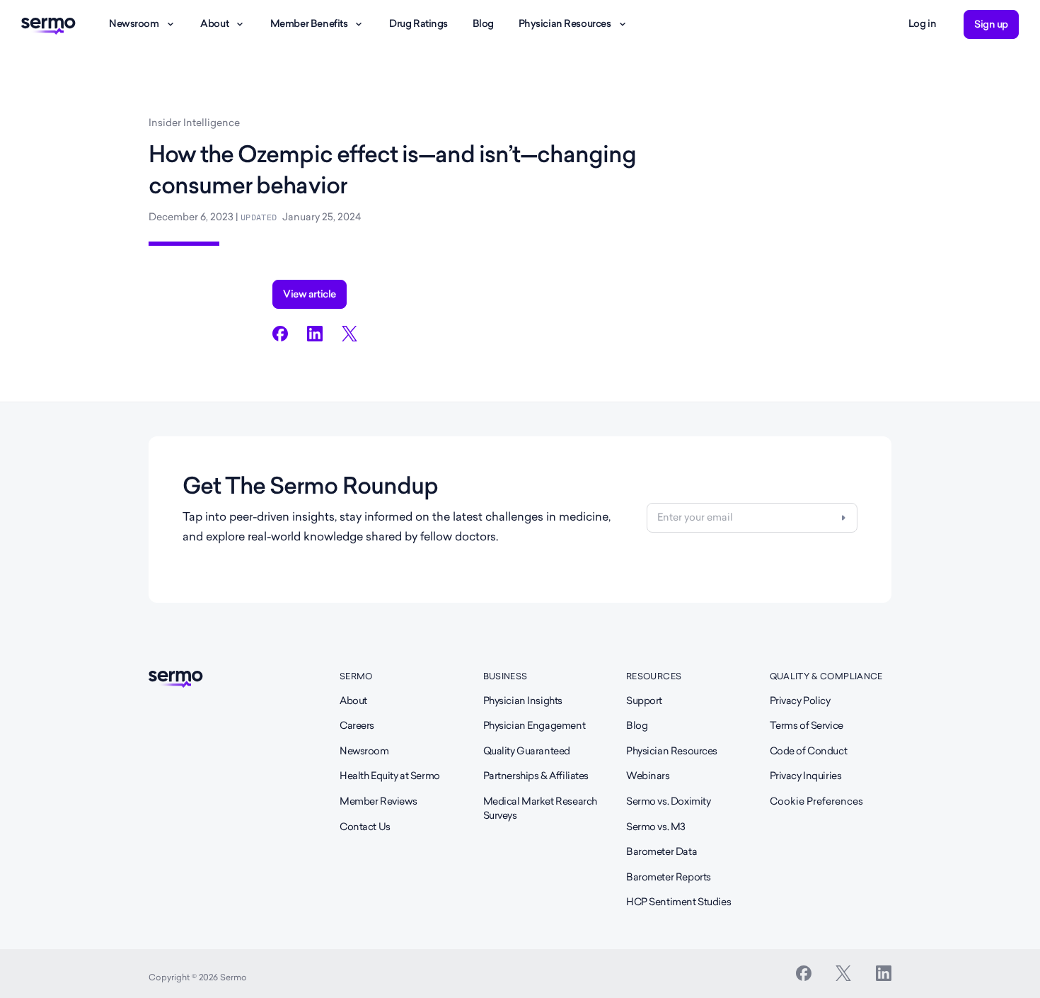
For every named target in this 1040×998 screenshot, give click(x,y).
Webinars (648, 776)
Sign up (991, 24)
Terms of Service (806, 725)
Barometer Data (661, 851)
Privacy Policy (800, 700)
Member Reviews (378, 801)
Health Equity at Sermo (390, 776)
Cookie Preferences (816, 801)
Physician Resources (565, 23)
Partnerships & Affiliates (536, 776)
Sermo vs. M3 (656, 827)
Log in (922, 23)
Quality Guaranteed (526, 751)
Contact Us (365, 827)
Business (505, 676)
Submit (843, 517)
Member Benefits (309, 23)
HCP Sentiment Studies (678, 902)
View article (309, 294)
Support (644, 700)
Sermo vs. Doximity (668, 801)
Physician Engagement (534, 725)
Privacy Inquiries (806, 776)
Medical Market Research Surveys (540, 808)
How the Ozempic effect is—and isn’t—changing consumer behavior (392, 170)
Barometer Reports (668, 877)
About (214, 23)
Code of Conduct (809, 751)
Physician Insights (522, 700)
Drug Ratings (418, 23)
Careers (357, 725)
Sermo (356, 676)
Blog (483, 23)
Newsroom (134, 23)
